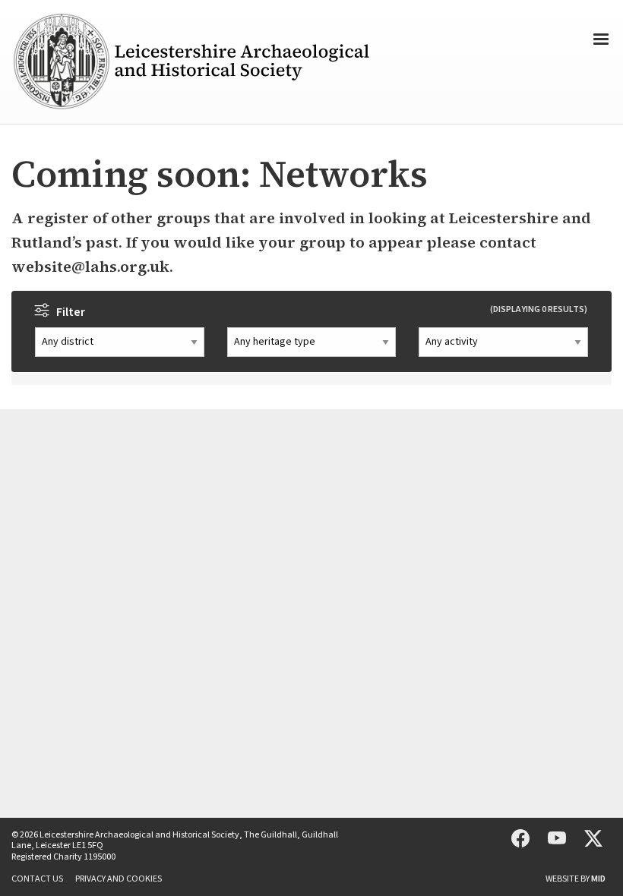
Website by (576, 879)
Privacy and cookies (118, 879)
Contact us (37, 879)
